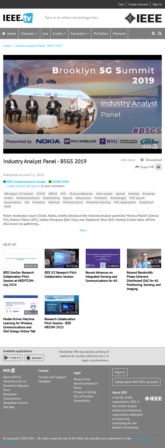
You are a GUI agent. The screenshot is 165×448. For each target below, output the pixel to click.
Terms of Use (82, 379)
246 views (127, 160)
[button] (82, 104)
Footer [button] (7, 371)
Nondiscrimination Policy (86, 386)
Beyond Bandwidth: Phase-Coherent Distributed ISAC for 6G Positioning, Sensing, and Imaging (144, 280)
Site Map (9, 407)
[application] (82, 104)
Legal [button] (77, 373)
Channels (28, 33)
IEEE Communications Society (26, 182)
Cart (121, 4)
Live (45, 33)
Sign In (157, 4)
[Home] (18, 18)
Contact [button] (43, 371)
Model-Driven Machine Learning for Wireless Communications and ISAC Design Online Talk (19, 325)
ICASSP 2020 (60, 182)
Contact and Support (52, 377)
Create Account (138, 4)
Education (78, 33)
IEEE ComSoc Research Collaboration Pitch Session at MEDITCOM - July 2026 (19, 278)
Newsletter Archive (15, 403)
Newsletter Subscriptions (12, 396)
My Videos (100, 33)
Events (58, 33)
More (82, 230)
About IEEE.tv (12, 377)
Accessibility (82, 401)
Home (11, 33)
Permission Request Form (16, 388)
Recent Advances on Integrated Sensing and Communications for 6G (101, 276)
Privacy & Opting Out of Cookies (85, 394)
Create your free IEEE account (136, 382)
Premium (119, 33)
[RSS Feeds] (154, 33)
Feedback (44, 381)
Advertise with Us (14, 381)
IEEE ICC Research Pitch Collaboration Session (60, 274)
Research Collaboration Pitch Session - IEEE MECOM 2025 (59, 323)
